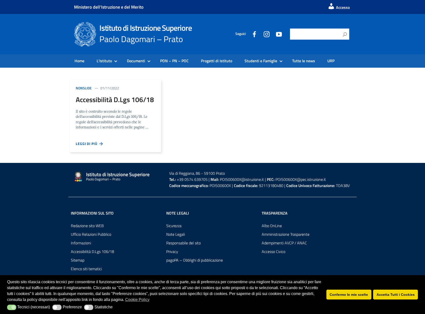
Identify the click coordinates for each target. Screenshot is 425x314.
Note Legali (175, 234)
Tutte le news (303, 61)
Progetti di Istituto (216, 61)
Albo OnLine (272, 226)
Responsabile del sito (183, 243)
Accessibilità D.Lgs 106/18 (92, 251)
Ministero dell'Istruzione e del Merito (109, 7)
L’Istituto (104, 61)
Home (79, 61)
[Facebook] (254, 33)
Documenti (136, 61)
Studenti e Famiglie (260, 61)
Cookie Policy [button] (137, 300)
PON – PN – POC (174, 61)
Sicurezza (174, 226)
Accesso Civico (273, 251)
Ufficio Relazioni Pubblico (91, 234)
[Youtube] (279, 33)
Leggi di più (87, 143)
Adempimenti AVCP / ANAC (284, 243)
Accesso (342, 7)
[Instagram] (266, 33)
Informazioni (81, 243)
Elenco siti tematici (86, 269)
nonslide (84, 88)
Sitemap (77, 260)
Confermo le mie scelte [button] (349, 295)
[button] (11, 307)
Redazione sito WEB (87, 226)
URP (330, 61)
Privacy (172, 251)
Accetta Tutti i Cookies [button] (396, 295)
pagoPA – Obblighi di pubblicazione (194, 260)
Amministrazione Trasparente (285, 234)
